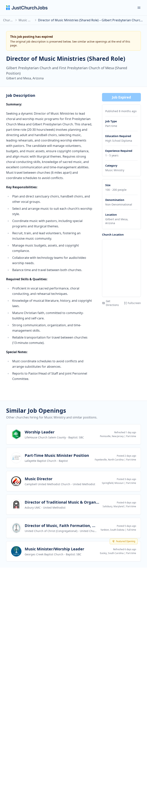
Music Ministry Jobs (26, 20)
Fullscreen (134, 303)
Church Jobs (8, 20)
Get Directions (112, 303)
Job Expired (121, 97)
